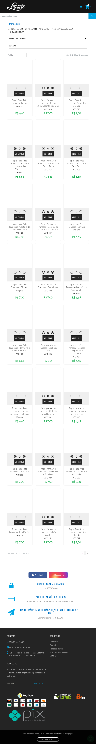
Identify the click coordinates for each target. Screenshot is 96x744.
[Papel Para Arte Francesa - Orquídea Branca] (76, 71)
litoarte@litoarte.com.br (19, 647)
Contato (53, 645)
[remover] (23, 29)
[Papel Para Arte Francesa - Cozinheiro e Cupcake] (76, 440)
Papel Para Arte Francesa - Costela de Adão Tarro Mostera (48, 227)
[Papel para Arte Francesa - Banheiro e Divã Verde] (76, 255)
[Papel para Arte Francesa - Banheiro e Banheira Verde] (19, 316)
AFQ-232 (76, 478)
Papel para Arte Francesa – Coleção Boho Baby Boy (76, 411)
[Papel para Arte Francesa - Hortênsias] (19, 500)
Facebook (39, 575)
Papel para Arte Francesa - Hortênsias (19, 530)
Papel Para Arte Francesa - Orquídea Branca (76, 103)
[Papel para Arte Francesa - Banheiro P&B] (48, 316)
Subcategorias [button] (17, 38)
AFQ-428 (19, 233)
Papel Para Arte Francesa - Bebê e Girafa (48, 532)
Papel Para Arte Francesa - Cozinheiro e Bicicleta (48, 471)
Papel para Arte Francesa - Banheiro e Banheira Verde (19, 348)
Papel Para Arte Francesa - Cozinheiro (48, 286)
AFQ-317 (76, 538)
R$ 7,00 (48, 113)
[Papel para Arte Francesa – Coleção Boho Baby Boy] (76, 379)
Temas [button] (12, 46)
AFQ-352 (19, 106)
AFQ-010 (19, 475)
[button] (87, 6)
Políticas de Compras (59, 652)
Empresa (54, 641)
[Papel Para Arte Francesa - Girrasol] (76, 195)
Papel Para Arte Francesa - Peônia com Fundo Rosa (48, 163)
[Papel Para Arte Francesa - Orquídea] (19, 440)
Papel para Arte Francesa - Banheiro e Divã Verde (76, 287)
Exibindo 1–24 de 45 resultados (77, 55)
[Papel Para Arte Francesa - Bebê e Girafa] (48, 500)
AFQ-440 (76, 417)
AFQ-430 (76, 230)
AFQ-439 (48, 417)
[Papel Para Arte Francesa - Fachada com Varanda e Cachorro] (19, 132)
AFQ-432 (48, 291)
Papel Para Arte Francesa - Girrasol (76, 225)
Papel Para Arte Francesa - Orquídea (19, 470)
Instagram (59, 575)
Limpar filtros (16, 32)
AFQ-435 (19, 354)
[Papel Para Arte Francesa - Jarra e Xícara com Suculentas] (48, 71)
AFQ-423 (76, 170)
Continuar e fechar (48, 739)
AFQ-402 (19, 172)
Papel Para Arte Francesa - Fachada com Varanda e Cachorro (19, 164)
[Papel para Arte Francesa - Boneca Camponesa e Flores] (19, 379)
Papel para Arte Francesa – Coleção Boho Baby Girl (48, 411)
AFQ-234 (19, 535)
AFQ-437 (76, 357)
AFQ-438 (19, 417)
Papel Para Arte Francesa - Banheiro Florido (76, 532)
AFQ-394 (48, 109)
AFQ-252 (48, 538)
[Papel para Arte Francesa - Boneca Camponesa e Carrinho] (76, 316)
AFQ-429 (48, 233)
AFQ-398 (76, 109)
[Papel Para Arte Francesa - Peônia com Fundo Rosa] (48, 132)
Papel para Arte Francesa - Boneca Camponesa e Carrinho (76, 349)
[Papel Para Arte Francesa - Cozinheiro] (48, 255)
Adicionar (19, 93)
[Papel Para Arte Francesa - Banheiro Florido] (76, 500)
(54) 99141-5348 (16, 642)
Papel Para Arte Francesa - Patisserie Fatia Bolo (76, 163)
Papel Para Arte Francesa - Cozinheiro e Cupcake (76, 471)
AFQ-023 (48, 478)
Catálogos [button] (54, 655)
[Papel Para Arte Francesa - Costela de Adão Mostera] (19, 195)
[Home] (16, 6)
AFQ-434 (76, 293)
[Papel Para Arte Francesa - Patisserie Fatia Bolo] (76, 132)
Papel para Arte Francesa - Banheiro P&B (48, 348)
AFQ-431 (19, 291)
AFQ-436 (48, 354)
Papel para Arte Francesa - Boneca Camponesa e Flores (19, 411)
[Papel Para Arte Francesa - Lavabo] (19, 71)
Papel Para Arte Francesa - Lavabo (19, 101)
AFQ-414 (48, 170)
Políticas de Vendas (58, 648)
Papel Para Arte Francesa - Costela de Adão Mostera (19, 227)
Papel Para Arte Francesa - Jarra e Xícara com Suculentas (48, 103)
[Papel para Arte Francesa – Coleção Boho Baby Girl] (48, 379)
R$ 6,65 (19, 113)
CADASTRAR (39, 683)
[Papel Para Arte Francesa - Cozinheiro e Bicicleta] (48, 440)
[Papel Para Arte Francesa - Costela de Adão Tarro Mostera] (48, 195)
